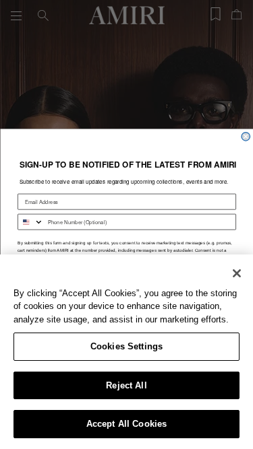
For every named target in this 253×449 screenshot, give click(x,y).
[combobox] (30, 222)
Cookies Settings (126, 346)
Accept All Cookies (126, 424)
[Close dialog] (246, 136)
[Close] (237, 273)
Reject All (126, 385)
